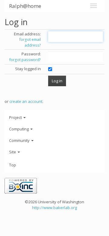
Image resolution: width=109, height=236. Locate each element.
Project (16, 117)
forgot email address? (30, 42)
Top (12, 165)
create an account (25, 101)
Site (13, 152)
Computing (19, 129)
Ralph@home (25, 5)
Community (20, 140)
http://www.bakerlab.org (54, 207)
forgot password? (25, 59)
